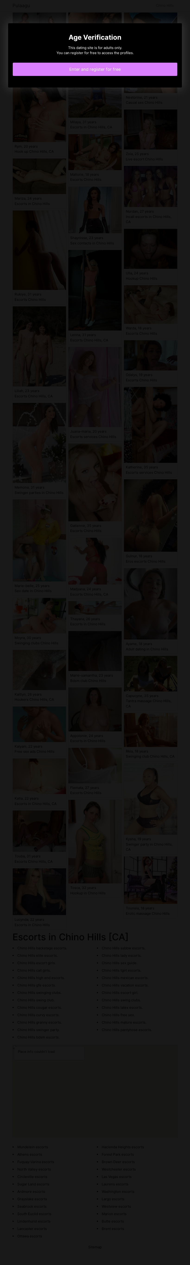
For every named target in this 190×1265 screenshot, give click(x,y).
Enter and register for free (95, 69)
